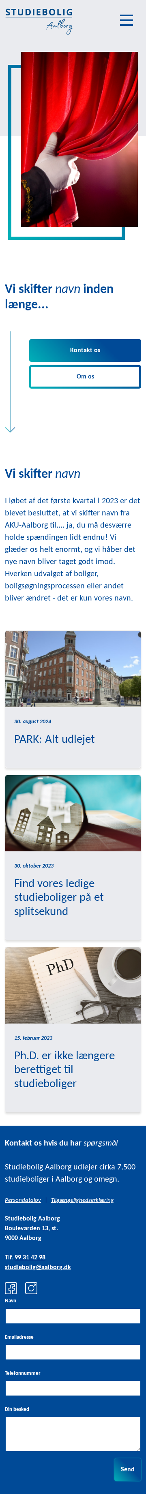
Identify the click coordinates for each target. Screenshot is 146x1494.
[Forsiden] (38, 20)
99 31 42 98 (30, 1258)
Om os (85, 377)
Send (128, 1469)
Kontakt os (85, 350)
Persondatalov (23, 1200)
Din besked (17, 1409)
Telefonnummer (23, 1373)
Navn (10, 1301)
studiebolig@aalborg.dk (38, 1267)
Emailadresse (19, 1337)
